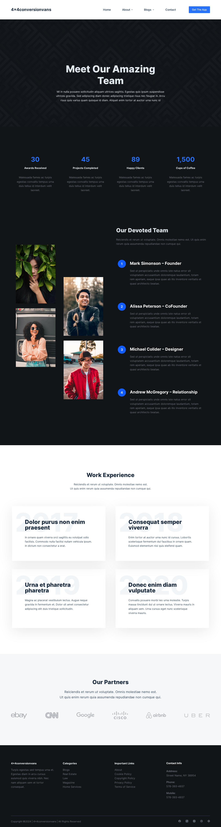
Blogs (66, 769)
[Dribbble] (201, 821)
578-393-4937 (175, 786)
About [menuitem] (126, 9)
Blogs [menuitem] (147, 9)
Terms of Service (125, 786)
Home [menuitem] (107, 9)
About (118, 769)
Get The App (199, 9)
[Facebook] (179, 821)
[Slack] (209, 821)
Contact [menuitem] (170, 9)
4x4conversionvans (31, 9)
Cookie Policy (123, 774)
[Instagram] (194, 821)
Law (65, 778)
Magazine (69, 782)
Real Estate (70, 774)
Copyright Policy (125, 778)
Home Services (72, 786)
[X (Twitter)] (187, 821)
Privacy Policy (123, 782)
